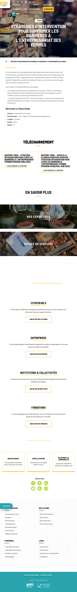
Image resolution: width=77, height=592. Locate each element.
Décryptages (9, 557)
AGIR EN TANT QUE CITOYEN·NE (38, 319)
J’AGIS (25, 9)
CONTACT (36, 4)
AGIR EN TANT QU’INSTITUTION (38, 389)
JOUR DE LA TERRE (34, 9)
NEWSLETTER (47, 4)
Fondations (44, 557)
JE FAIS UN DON (48, 9)
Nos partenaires (11, 527)
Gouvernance (10, 521)
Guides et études (11, 553)
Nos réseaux (9, 530)
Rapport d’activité (11, 534)
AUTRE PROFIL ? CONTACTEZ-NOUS (39, 439)
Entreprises (44, 550)
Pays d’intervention (46, 514)
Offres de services (46, 524)
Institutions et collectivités (49, 553)
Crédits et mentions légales (31, 575)
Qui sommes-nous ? (12, 514)
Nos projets (44, 517)
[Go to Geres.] (6, 61)
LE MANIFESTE (17, 9)
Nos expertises (45, 521)
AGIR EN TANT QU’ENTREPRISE (38, 354)
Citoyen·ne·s (44, 547)
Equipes (8, 517)
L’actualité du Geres (12, 547)
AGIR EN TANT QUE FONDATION (38, 424)
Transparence (10, 524)
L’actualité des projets (13, 550)
